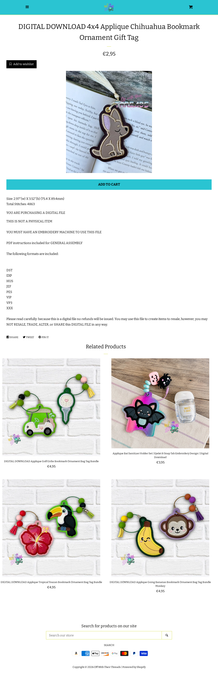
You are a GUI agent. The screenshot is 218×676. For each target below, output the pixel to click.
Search (109, 645)
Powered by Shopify (134, 667)
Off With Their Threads (107, 667)
